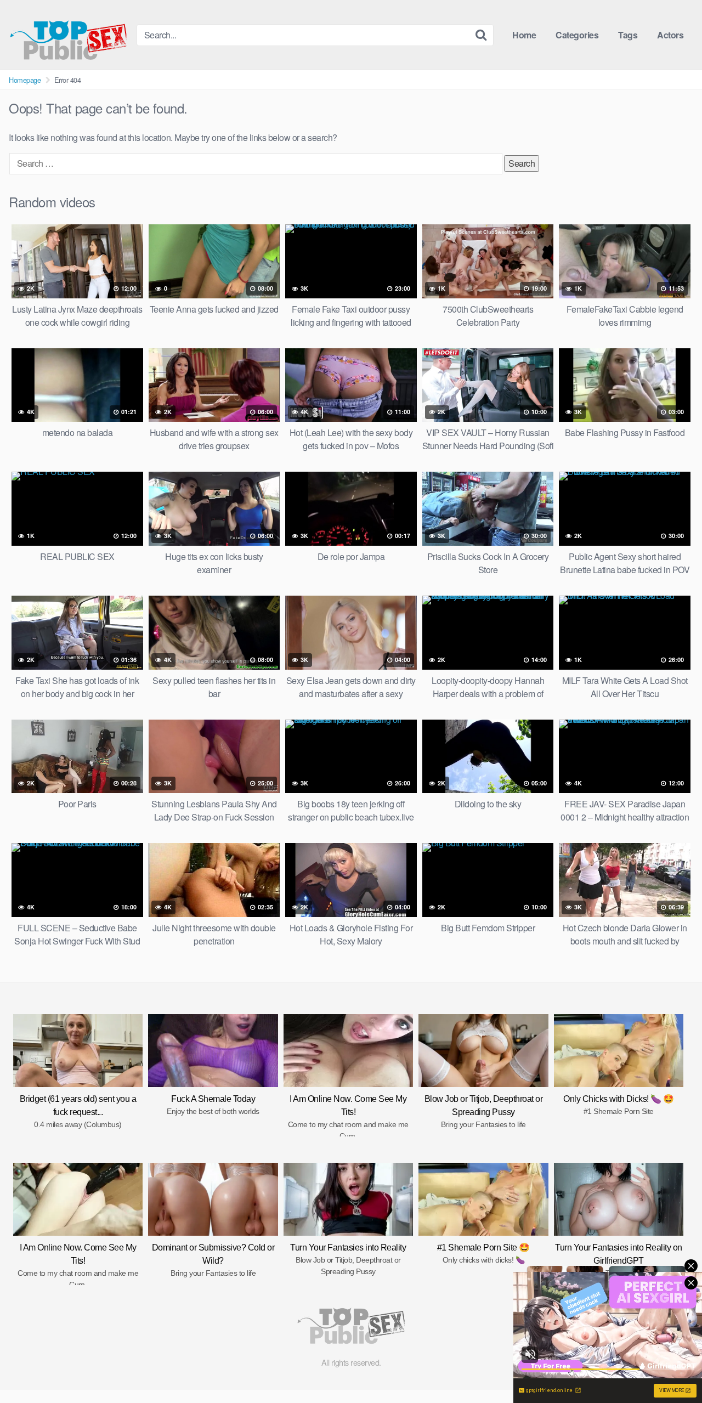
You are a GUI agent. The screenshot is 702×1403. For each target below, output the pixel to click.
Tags (627, 35)
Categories (577, 35)
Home (524, 35)
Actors (670, 35)
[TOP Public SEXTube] (68, 35)
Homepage (25, 80)
